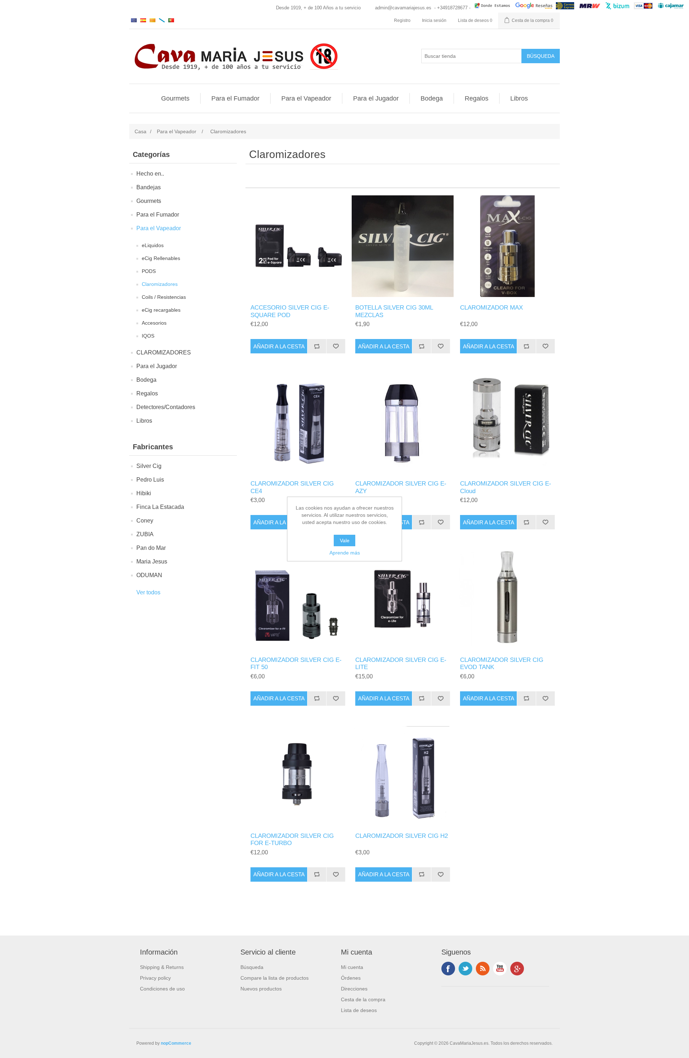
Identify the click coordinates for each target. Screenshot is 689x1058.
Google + (517, 968)
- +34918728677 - (452, 7)
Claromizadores (160, 284)
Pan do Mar (151, 548)
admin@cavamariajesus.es (403, 7)
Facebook (448, 968)
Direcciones (354, 989)
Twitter (465, 968)
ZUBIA (145, 534)
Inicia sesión (434, 20)
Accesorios (154, 323)
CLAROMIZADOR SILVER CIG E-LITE (400, 663)
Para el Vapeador (306, 98)
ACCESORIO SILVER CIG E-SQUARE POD (289, 311)
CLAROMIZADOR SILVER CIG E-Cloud (505, 487)
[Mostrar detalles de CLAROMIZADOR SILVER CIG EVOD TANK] (507, 598)
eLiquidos (153, 245)
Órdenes (351, 978)
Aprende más (344, 553)
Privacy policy (155, 978)
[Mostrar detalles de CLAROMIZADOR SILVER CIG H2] (402, 774)
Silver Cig (148, 466)
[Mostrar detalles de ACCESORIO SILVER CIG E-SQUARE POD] (297, 246)
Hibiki (143, 493)
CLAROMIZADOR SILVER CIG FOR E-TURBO (292, 839)
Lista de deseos (359, 1010)
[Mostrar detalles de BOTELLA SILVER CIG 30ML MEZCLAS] (402, 246)
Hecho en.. (150, 174)
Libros (519, 98)
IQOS (148, 336)
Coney (144, 521)
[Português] (171, 20)
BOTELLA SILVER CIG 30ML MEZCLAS (394, 311)
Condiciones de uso (162, 989)
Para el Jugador (376, 98)
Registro (402, 20)
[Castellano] (143, 20)
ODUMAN (149, 575)
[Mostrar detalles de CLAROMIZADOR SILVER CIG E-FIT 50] (297, 598)
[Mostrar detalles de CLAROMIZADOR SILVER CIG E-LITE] (402, 598)
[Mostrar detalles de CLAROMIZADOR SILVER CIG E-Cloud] (507, 422)
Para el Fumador (235, 98)
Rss (482, 968)
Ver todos (148, 592)
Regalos (476, 98)
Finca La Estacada (160, 507)
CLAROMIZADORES (163, 352)
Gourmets (175, 98)
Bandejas (148, 187)
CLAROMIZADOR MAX (491, 307)
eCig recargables (161, 310)
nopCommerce (176, 1043)
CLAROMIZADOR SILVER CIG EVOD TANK (501, 663)
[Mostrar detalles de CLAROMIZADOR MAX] (507, 246)
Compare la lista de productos (274, 978)
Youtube (500, 968)
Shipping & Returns (162, 967)
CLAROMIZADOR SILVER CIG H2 (401, 835)
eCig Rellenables (161, 258)
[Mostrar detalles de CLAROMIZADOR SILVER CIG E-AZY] (402, 422)
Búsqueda (251, 967)
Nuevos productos (261, 989)
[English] (134, 20)
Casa (140, 131)
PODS (149, 271)
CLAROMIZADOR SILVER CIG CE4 (292, 487)
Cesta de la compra (363, 999)
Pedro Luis (150, 480)
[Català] (152, 20)
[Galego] (162, 20)
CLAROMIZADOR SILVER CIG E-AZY (400, 487)
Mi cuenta (352, 967)
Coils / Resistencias (164, 297)
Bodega (432, 98)
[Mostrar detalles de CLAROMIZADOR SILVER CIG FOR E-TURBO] (297, 774)
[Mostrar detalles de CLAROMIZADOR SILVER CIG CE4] (297, 422)
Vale (345, 540)
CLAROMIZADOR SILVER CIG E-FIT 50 (296, 663)
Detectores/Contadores (165, 407)
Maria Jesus (151, 561)
